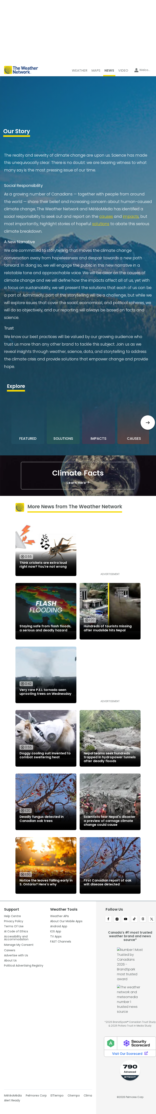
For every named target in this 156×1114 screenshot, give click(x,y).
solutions (100, 224)
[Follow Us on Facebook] (108, 919)
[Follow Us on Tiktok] (134, 919)
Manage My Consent (19, 945)
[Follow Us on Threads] (143, 919)
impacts (131, 216)
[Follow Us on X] (151, 919)
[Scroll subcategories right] (148, 422)
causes (106, 216)
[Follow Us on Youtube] (125, 919)
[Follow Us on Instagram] (117, 919)
